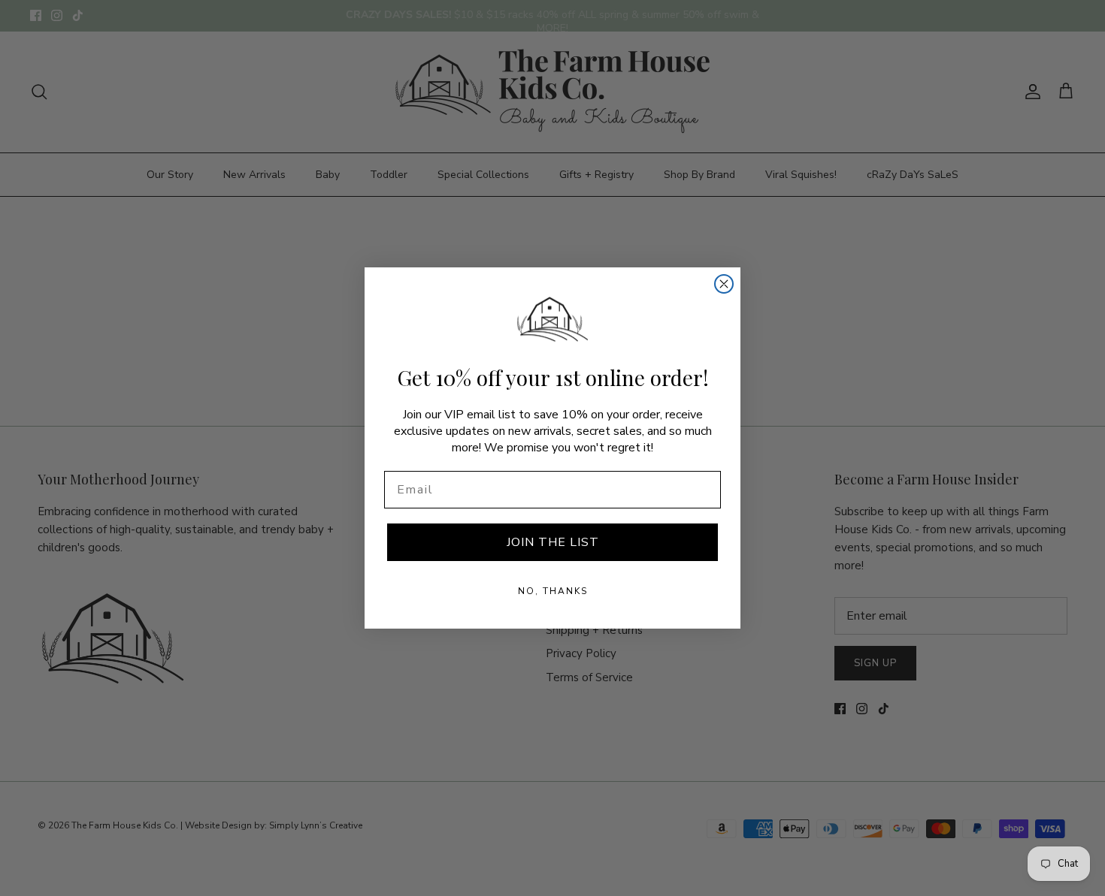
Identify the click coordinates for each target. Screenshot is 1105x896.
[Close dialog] (724, 284)
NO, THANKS (553, 591)
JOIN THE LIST (553, 542)
